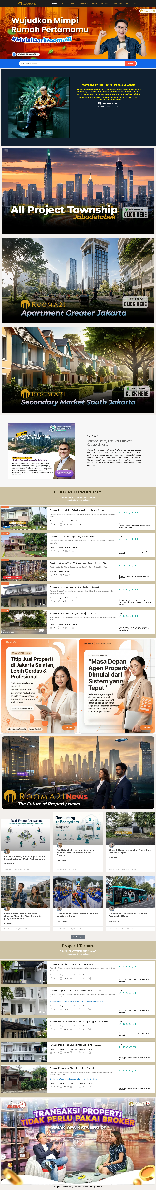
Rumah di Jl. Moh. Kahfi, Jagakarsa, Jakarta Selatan (72, 537)
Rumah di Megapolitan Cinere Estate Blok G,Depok (72, 1068)
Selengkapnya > (10, 864)
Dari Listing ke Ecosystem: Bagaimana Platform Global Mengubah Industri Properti (75, 852)
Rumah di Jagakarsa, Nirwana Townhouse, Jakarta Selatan (75, 991)
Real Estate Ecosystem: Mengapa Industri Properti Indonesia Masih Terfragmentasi (25, 857)
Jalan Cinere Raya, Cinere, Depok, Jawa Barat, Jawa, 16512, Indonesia (74, 1079)
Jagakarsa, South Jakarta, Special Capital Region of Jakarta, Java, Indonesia (77, 1001)
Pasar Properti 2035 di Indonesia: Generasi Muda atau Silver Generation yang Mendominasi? (23, 916)
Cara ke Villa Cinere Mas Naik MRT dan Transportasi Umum (128, 914)
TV (127, 3)
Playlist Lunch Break (78, 1187)
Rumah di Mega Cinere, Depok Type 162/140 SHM (71, 964)
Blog (134, 3)
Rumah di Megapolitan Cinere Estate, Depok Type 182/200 (75, 1045)
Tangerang (83, 3)
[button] (78, 937)
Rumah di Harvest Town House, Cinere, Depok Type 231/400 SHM (79, 1021)
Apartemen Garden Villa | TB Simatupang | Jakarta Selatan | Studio (79, 563)
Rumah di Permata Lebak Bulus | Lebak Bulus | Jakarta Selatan (77, 510)
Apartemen (105, 3)
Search (130, 63)
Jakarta (63, 3)
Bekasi (94, 3)
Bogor (73, 3)
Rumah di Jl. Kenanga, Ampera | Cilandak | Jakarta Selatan (75, 587)
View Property (24, 525)
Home (54, 3)
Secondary (118, 3)
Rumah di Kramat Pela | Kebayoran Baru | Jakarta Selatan (75, 614)
